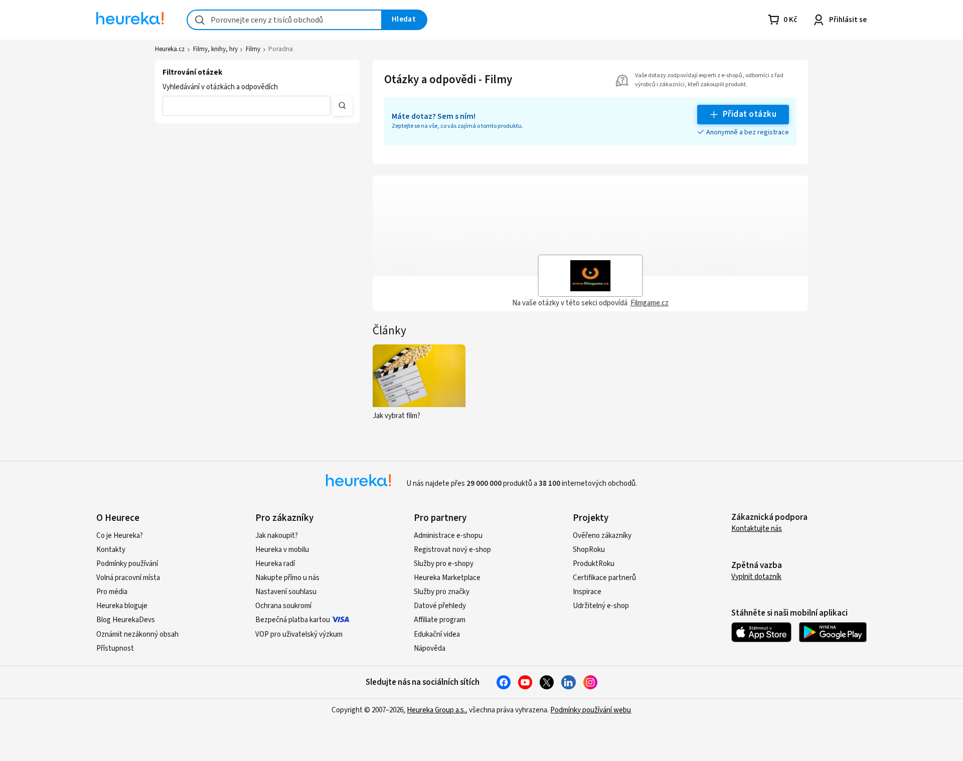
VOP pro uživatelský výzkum (299, 634)
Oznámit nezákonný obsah (137, 634)
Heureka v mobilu (282, 549)
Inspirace (587, 592)
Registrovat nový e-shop (452, 549)
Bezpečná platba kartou (292, 620)
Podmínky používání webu (590, 710)
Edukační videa (437, 634)
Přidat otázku (749, 114)
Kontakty (110, 549)
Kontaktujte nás (756, 528)
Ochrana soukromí (283, 606)
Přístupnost (115, 648)
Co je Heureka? (119, 535)
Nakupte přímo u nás (287, 578)
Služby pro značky (441, 592)
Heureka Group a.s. (436, 710)
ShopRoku (589, 549)
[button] (247, 106)
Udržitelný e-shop (601, 606)
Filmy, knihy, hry (215, 49)
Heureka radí (275, 563)
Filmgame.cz (649, 303)
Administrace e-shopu (448, 535)
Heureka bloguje (121, 606)
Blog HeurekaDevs (125, 620)
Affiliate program (439, 620)
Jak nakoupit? (276, 535)
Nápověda (429, 648)
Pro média (111, 592)
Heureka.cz (170, 49)
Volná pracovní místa (128, 578)
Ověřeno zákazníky (602, 535)
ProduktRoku (593, 563)
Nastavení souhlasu (285, 592)
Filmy (253, 49)
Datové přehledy (440, 606)
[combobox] (284, 20)
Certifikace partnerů (604, 578)
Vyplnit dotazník (756, 577)
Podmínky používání (127, 563)
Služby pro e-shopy (443, 563)
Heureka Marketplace (447, 578)
